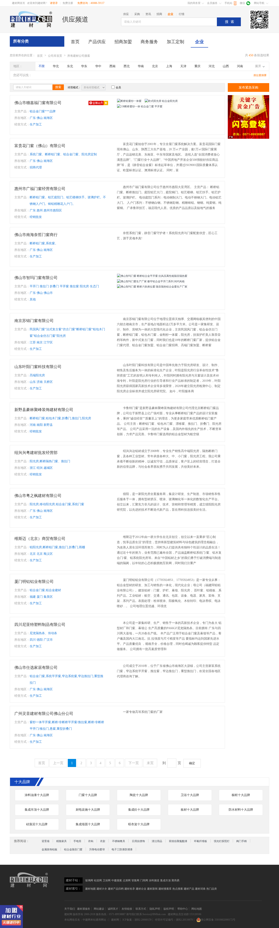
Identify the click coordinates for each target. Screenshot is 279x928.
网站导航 (259, 3)
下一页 (133, 763)
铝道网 (98, 880)
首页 (75, 41)
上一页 (58, 763)
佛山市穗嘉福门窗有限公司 (37, 103)
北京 (155, 66)
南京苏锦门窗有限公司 (34, 320)
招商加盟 (123, 41)
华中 (98, 66)
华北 (56, 66)
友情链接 (127, 908)
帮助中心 (182, 908)
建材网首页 (18, 3)
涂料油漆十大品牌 (37, 795)
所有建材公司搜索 (78, 55)
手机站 (228, 3)
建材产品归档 (116, 888)
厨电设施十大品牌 (88, 809)
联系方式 (141, 908)
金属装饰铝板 (49, 849)
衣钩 (90, 841)
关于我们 (69, 908)
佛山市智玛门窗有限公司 (36, 278)
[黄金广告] (248, 117)
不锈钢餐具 (118, 841)
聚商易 (175, 880)
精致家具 (61, 841)
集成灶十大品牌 (139, 809)
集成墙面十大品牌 (88, 824)
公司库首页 (55, 55)
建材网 (68, 914)
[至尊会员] (98, 102)
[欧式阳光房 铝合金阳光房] (161, 101)
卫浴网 (107, 880)
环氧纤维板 (200, 841)
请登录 (54, 3)
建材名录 (129, 888)
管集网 (135, 880)
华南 (141, 66)
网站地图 (196, 908)
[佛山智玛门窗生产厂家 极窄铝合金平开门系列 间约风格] (151, 281)
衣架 (102, 841)
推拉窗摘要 (260, 75)
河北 (212, 66)
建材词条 (200, 888)
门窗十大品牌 (88, 795)
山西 (226, 66)
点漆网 (127, 880)
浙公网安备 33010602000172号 (218, 919)
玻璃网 (89, 880)
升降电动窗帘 (97, 849)
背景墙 (45, 841)
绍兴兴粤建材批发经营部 (36, 452)
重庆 (197, 66)
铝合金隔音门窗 (73, 849)
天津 (183, 66)
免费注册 (68, 3)
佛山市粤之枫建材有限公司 (37, 495)
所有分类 (21, 41)
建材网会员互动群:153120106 (184, 914)
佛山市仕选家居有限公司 (36, 667)
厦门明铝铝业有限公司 (34, 581)
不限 (42, 66)
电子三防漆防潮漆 (122, 849)
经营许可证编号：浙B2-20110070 (174, 919)
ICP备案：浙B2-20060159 (136, 919)
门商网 (144, 880)
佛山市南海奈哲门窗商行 (36, 235)
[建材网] (31, 19)
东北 (70, 66)
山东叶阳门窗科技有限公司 (37, 367)
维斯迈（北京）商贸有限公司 (39, 538)
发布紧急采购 (248, 87)
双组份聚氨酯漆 (178, 841)
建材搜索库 (165, 888)
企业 (199, 41)
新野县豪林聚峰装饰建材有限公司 (43, 409)
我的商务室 (194, 3)
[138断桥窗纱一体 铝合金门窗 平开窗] (140, 106)
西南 (112, 66)
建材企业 (141, 888)
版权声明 (168, 908)
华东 (84, 66)
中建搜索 (116, 880)
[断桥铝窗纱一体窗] (129, 101)
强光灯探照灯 (222, 841)
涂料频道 (154, 880)
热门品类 (211, 888)
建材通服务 (83, 908)
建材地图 (90, 888)
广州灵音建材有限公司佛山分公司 (43, 713)
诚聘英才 (113, 908)
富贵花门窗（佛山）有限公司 (39, 146)
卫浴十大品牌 (190, 795)
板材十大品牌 (190, 809)
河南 (240, 66)
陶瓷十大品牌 (139, 795)
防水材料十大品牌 (241, 809)
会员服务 (212, 3)
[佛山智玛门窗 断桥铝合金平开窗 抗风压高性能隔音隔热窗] (152, 276)
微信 (242, 3)
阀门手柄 (241, 841)
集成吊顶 (165, 880)
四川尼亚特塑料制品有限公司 (39, 624)
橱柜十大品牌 (241, 795)
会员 (118, 87)
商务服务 (149, 41)
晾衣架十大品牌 (139, 824)
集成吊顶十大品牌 (37, 809)
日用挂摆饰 (138, 841)
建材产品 (189, 888)
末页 (150, 763)
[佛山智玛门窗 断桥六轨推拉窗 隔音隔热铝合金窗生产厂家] (152, 286)
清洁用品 (157, 841)
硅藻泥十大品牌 (37, 824)
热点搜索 (177, 888)
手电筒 (77, 841)
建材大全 (102, 888)
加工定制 (175, 41)
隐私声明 (155, 908)
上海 (169, 66)
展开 (258, 66)
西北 (127, 66)
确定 (192, 763)
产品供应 (97, 41)
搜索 (230, 22)
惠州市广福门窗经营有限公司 (39, 189)
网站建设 (99, 908)
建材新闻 (152, 888)
